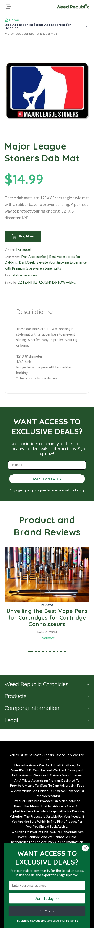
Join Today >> (47, 478)
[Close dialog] (85, 848)
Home (14, 20)
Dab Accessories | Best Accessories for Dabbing (38, 26)
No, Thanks (47, 911)
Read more (47, 638)
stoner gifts (52, 268)
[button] (30, 651)
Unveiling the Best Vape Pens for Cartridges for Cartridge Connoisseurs (47, 617)
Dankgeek (23, 249)
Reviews (47, 605)
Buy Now (26, 236)
